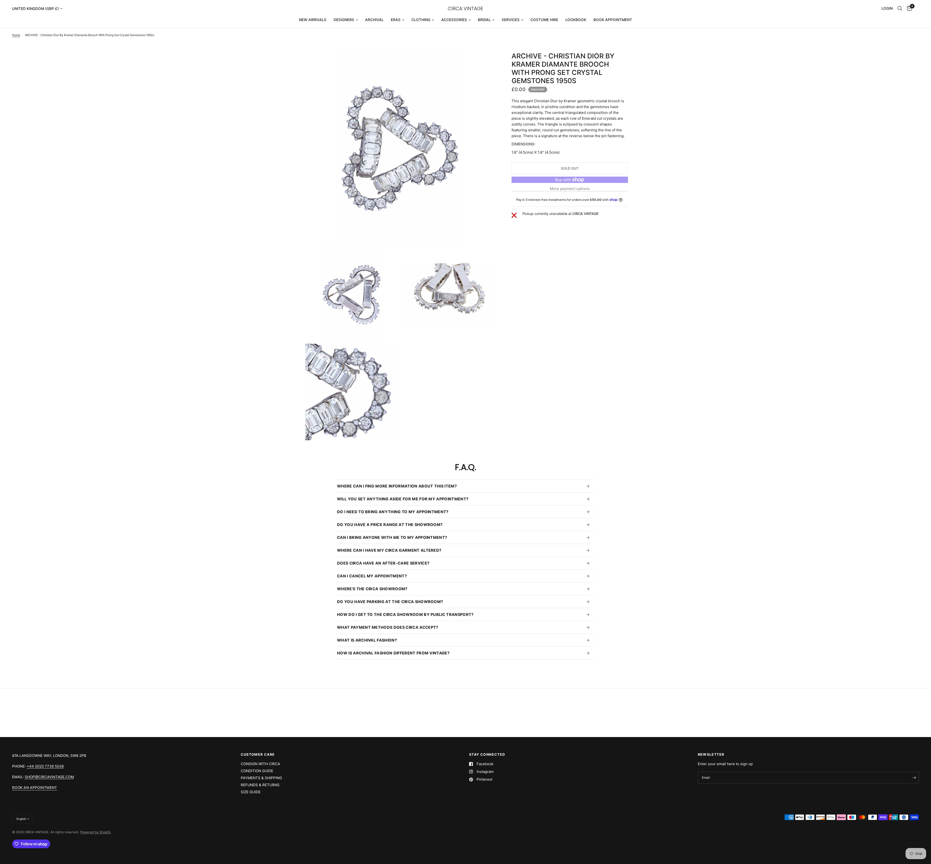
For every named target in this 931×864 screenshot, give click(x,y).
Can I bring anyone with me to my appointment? (392, 537)
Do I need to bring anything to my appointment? (393, 511)
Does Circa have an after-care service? (383, 563)
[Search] (900, 8)
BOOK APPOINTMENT (613, 19)
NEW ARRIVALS (312, 19)
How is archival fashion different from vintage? (393, 653)
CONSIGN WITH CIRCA (260, 764)
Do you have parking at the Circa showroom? (390, 601)
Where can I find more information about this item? (397, 486)
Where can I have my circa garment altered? (389, 550)
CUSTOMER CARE (258, 754)
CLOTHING (420, 19)
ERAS (396, 19)
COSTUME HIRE (544, 19)
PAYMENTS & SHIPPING (261, 778)
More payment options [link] (570, 189)
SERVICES (511, 19)
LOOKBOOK (575, 19)
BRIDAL (484, 19)
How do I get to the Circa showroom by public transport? (405, 614)
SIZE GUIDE (251, 792)
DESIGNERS (344, 19)
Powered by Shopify (95, 832)
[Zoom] (486, 62)
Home (16, 35)
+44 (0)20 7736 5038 (45, 766)
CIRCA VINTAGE (465, 8)
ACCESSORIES (454, 19)
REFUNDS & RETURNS (260, 785)
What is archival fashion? (367, 640)
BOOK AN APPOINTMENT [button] (34, 787)
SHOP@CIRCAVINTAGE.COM (49, 777)
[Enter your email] (914, 777)
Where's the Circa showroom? (372, 588)
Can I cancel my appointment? (372, 575)
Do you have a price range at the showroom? (389, 524)
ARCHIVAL (374, 19)
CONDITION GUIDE (257, 771)
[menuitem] (312, 20)
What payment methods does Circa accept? (387, 627)
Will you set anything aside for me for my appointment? (402, 498)
